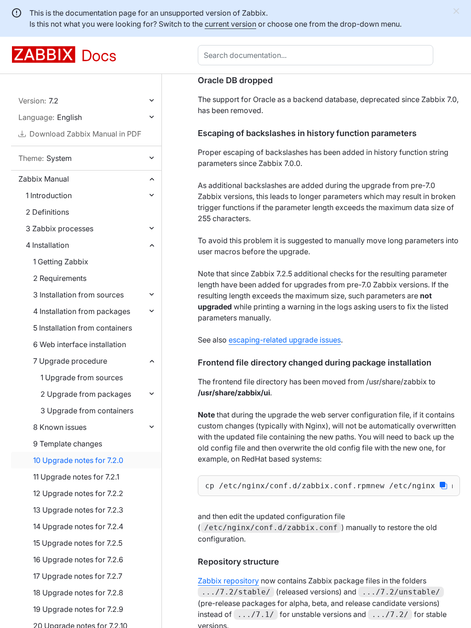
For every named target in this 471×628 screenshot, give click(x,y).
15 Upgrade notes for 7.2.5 (77, 543)
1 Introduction (49, 195)
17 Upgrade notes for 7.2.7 (77, 576)
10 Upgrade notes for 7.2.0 (78, 460)
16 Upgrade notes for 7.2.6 (78, 559)
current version (230, 24)
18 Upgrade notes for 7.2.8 (78, 592)
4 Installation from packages (81, 311)
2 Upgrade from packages (85, 394)
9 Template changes (67, 443)
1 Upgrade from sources (81, 377)
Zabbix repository (228, 580)
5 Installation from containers (82, 327)
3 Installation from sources (78, 294)
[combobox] (317, 55)
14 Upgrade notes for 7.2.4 (78, 526)
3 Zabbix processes (59, 228)
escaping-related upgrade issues (285, 339)
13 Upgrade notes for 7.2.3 (78, 509)
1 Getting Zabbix (60, 261)
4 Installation (47, 245)
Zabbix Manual (43, 178)
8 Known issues (59, 427)
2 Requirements (59, 278)
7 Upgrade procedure (70, 360)
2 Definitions (47, 212)
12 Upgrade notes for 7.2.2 (78, 493)
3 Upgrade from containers (86, 410)
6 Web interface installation (79, 344)
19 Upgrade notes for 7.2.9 (78, 609)
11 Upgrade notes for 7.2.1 (76, 476)
